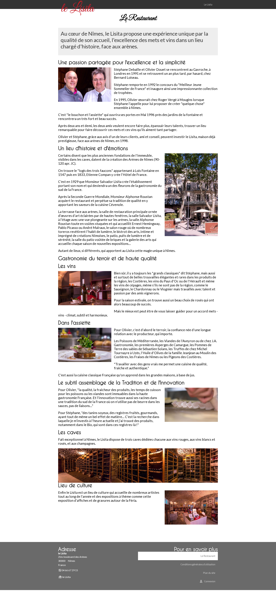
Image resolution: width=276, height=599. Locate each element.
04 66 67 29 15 (70, 570)
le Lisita (66, 576)
